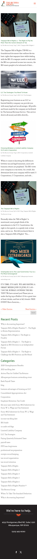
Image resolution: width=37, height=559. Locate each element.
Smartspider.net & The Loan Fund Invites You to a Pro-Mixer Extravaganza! (18, 273)
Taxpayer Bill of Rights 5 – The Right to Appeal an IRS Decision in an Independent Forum (17, 345)
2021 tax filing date (8, 369)
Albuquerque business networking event (16, 377)
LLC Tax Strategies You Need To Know (14, 92)
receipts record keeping (10, 454)
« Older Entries (6, 309)
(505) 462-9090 (18, 531)
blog (22, 211)
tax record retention (8, 462)
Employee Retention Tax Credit (13, 401)
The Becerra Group (7, 45)
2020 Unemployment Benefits (12, 365)
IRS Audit (4, 422)
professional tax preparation (11, 450)
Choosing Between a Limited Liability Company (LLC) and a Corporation (17, 149)
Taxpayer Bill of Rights (30, 211)
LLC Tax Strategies (26, 95)
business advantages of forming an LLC (16, 389)
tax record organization (10, 458)
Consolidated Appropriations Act (13, 393)
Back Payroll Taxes (8, 381)
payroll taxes (5, 442)
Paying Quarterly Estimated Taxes (14, 438)
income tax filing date (9, 418)
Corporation (24, 153)
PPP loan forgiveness (9, 446)
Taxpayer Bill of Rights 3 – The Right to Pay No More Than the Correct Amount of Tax (17, 41)
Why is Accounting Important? (13, 324)
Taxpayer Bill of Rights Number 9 (13, 485)
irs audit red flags (7, 426)
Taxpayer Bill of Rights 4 (10, 474)
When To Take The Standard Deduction (16, 493)
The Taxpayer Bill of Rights (10, 208)
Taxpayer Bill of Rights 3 (27, 45)
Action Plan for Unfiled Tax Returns (14, 373)
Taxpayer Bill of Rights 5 (10, 478)
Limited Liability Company (11, 430)
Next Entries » (30, 309)
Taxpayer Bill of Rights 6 (10, 481)
